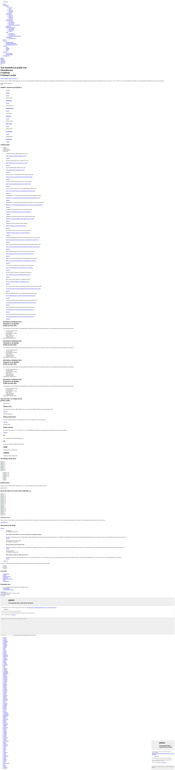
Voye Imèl (3, 595)
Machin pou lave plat (10, 27)
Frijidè (7, 6)
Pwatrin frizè (11, 33)
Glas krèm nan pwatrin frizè (15, 36)
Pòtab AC (11, 16)
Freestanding (11, 28)
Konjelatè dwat (12, 34)
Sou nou (5, 41)
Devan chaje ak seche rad (14, 25)
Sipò (7, 50)
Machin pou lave (9, 20)
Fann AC (11, 15)
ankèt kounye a (4, 592)
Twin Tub (11, 21)
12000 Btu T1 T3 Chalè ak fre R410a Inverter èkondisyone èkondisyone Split (23, 197)
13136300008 (6, 588)
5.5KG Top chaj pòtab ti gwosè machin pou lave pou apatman (19, 267)
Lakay (4, 4)
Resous (4, 45)
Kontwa (10, 31)
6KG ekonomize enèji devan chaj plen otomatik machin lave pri (19, 253)
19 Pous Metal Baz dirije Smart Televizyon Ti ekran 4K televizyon (20, 316)
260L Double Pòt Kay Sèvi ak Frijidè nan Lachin (16, 163)
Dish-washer (9, 123)
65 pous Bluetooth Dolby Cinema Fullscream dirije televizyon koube (21, 295)
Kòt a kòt (11, 10)
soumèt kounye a (4, 522)
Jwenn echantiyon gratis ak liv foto (9, 78)
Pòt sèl (10, 7)
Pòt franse (11, 11)
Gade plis (5, 411)
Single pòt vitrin (12, 38)
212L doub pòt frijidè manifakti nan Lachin (15, 170)
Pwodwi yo (5, 5)
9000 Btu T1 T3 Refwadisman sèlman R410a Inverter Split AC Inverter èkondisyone (24, 204)
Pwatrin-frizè (9, 131)
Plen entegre (11, 29)
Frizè (7, 32)
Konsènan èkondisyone (11, 43)
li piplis (7, 95)
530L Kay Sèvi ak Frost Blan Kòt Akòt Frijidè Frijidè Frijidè (19, 177)
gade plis (8, 158)
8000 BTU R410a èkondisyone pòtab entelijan (16, 225)
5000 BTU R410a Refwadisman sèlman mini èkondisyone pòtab (20, 218)
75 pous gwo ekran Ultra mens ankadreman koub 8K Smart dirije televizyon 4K (23, 288)
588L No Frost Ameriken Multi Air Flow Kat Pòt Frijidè (18, 183)
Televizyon (8, 26)
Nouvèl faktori (9, 53)
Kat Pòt (10, 12)
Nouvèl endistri (9, 54)
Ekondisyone (9, 13)
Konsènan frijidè (9, 42)
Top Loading (11, 22)
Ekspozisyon (9, 37)
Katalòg (7, 48)
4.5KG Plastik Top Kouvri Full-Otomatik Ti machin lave (18, 274)
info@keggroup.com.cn (8, 589)
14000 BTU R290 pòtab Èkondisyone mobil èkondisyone (18, 211)
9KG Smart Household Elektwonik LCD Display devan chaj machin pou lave (23, 246)
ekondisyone (9, 100)
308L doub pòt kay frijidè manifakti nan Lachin (16, 156)
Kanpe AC (11, 17)
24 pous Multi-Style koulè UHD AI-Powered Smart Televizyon (19, 309)
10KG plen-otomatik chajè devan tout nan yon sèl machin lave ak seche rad (22, 239)
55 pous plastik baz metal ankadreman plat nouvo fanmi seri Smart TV (21, 302)
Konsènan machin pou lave (12, 44)
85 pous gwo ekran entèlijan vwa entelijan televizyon (17, 281)
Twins (10, 9)
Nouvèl (4, 52)
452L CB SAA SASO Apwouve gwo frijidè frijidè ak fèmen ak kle (20, 190)
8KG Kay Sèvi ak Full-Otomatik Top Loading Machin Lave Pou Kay (21, 260)
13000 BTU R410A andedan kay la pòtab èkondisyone (18, 232)
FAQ (7, 47)
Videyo (4, 39)
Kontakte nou (6, 55)
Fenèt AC (11, 18)
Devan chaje (11, 23)
